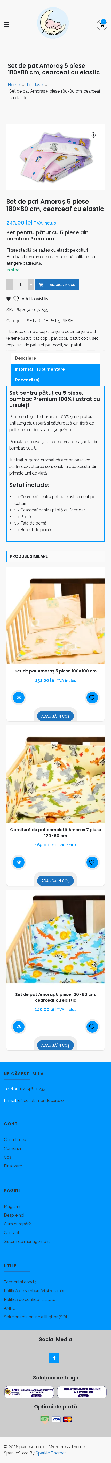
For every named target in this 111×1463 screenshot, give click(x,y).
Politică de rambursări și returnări (34, 1290)
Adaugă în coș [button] (55, 716)
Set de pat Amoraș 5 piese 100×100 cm (56, 671)
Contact (11, 1232)
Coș (7, 1157)
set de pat (27, 345)
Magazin (12, 1206)
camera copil (36, 331)
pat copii (41, 338)
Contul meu (15, 1139)
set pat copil (50, 345)
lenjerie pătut (18, 338)
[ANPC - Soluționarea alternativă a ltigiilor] (29, 1391)
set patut (72, 345)
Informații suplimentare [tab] (40, 369)
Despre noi (14, 1215)
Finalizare (13, 1165)
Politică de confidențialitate (29, 1299)
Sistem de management (27, 1241)
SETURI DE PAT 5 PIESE (50, 320)
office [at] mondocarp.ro (41, 1100)
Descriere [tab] (25, 358)
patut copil (80, 338)
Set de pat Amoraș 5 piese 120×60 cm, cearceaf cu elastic (55, 997)
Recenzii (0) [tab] (27, 380)
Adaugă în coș (62, 285)
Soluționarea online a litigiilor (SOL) (37, 1317)
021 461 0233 (32, 1088)
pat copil (59, 338)
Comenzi (12, 1148)
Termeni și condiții (20, 1281)
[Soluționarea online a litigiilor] (82, 1391)
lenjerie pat (86, 331)
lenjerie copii (62, 331)
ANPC (9, 1308)
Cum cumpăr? (17, 1223)
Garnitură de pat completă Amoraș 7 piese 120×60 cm (55, 832)
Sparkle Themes (51, 1453)
